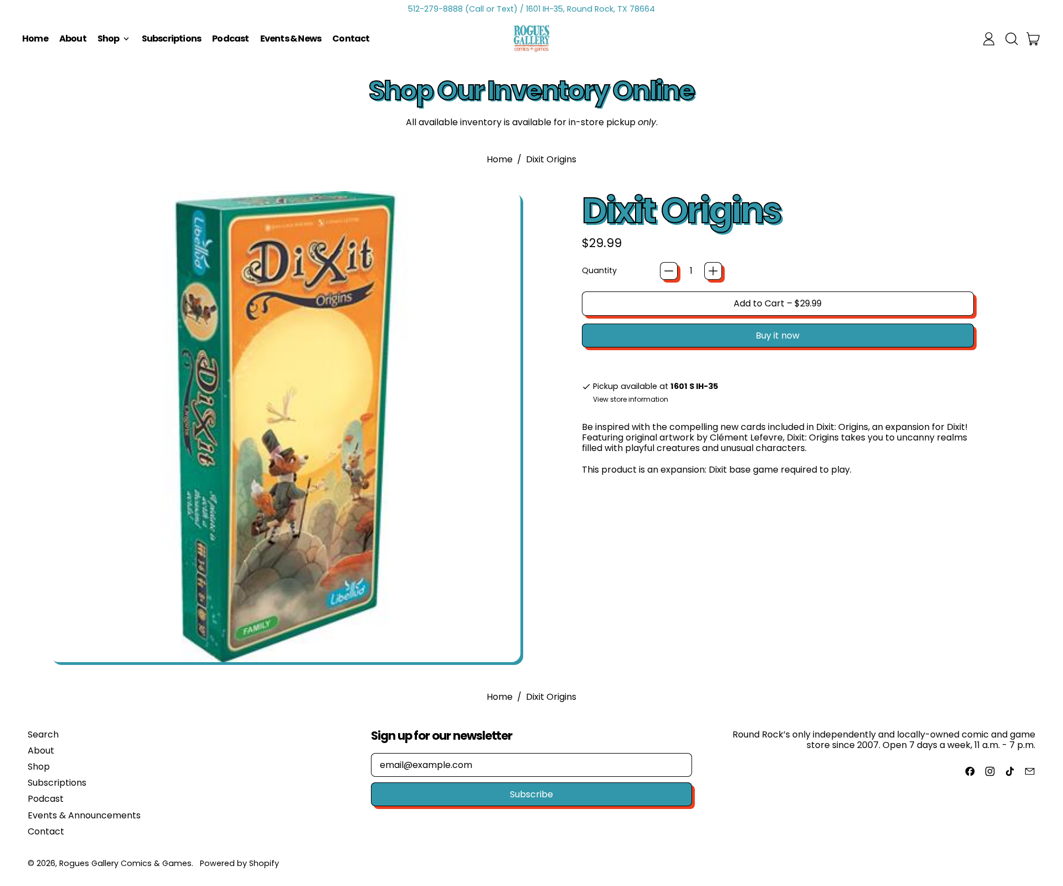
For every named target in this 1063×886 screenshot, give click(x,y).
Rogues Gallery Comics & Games (125, 863)
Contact (350, 38)
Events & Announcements (84, 815)
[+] (713, 271)
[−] (669, 271)
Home (35, 38)
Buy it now (777, 335)
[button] (1011, 39)
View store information (630, 399)
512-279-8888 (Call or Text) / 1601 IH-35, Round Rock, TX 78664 (531, 8)
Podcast (230, 38)
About (72, 38)
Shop (39, 766)
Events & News (291, 38)
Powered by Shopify (239, 863)
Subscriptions (172, 38)
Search (43, 734)
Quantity (599, 270)
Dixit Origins (551, 159)
